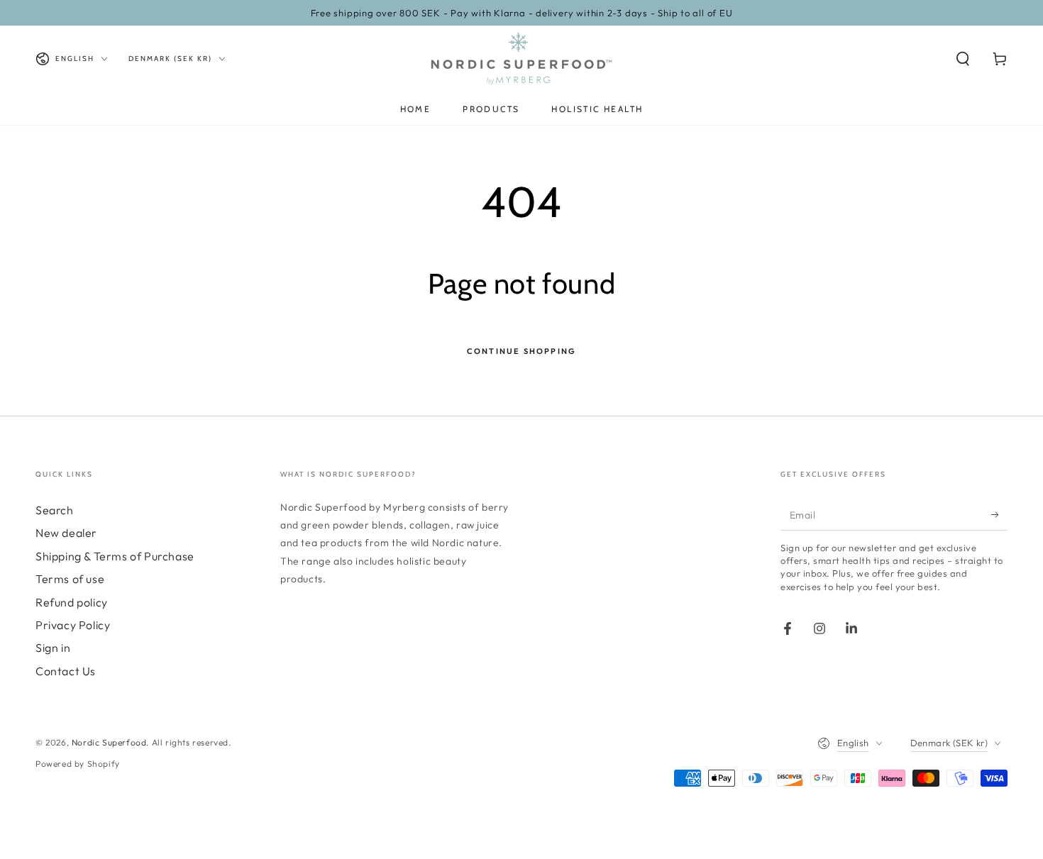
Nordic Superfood (109, 742)
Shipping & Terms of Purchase (114, 556)
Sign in (52, 648)
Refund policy (71, 602)
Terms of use (69, 579)
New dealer (66, 533)
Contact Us (65, 671)
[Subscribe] (999, 514)
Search (54, 510)
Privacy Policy (72, 625)
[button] (962, 58)
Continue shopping (521, 351)
